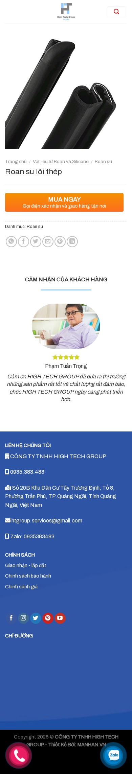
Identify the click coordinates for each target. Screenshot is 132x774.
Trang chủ (16, 161)
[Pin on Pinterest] (60, 241)
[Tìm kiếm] (117, 12)
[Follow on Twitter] (35, 618)
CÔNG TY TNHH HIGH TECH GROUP (57, 456)
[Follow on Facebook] (11, 618)
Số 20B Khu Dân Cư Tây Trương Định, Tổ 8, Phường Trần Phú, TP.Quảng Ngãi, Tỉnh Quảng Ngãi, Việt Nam (60, 496)
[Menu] (15, 11)
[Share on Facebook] (23, 241)
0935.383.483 (26, 472)
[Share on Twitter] (35, 241)
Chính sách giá (21, 586)
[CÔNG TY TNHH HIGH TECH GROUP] (66, 12)
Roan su (103, 161)
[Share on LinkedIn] (72, 241)
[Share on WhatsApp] (11, 241)
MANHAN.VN (92, 744)
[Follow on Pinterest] (47, 618)
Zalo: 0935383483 (31, 536)
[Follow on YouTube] (60, 618)
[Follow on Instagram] (23, 618)
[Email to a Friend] (47, 241)
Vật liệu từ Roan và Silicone (61, 161)
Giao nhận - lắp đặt (25, 565)
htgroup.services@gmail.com (46, 520)
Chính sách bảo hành (28, 576)
